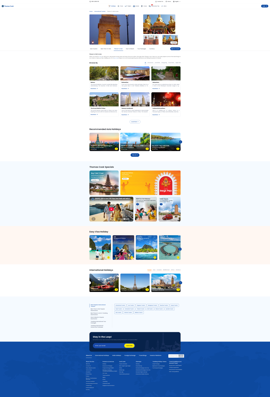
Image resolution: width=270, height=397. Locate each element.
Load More (134, 122)
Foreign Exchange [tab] (129, 355)
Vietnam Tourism (128, 312)
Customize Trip (155, 6)
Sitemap (138, 363)
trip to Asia (116, 58)
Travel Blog (105, 381)
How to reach (130, 49)
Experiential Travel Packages (159, 365)
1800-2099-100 (95, 1)
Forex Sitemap (139, 365)
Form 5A (87, 389)
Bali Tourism (150, 308)
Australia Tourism (169, 308)
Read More (93, 88)
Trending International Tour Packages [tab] (98, 322)
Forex (121, 6)
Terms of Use (89, 370)
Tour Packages (141, 49)
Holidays (104, 363)
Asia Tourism (93, 49)
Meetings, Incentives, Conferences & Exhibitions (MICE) (110, 370)
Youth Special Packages (158, 368)
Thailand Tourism (140, 308)
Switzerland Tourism (129, 308)
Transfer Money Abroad (124, 374)
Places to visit (118, 49)
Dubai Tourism (119, 308)
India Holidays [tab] (116, 355)
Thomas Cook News (90, 381)
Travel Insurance (106, 375)
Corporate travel (106, 383)
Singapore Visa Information (108, 385)
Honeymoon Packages (107, 365)
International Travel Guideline (175, 369)
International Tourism (120, 305)
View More (94, 180)
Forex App (121, 372)
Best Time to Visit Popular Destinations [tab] (98, 309)
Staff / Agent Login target (124, 365)
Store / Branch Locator (91, 368)
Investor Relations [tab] (155, 355)
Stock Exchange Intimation (92, 383)
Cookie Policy (89, 385)
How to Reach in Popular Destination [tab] (97, 318)
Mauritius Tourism (164, 305)
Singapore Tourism (141, 305)
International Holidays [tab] (102, 355)
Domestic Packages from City (142, 368)
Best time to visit (106, 49)
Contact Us (160, 1)
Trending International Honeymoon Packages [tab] (97, 326)
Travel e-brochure (123, 363)
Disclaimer (88, 372)
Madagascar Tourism (152, 305)
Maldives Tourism (139, 312)
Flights (129, 6)
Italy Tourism (118, 312)
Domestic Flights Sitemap (141, 372)
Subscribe (129, 345)
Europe (149, 270)
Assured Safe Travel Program (175, 365)
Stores (169, 1)
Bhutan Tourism (159, 308)
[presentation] (89, 141)
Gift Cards (105, 373)
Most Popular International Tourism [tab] (98, 305)
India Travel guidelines (174, 371)
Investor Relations (90, 387)
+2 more (173, 42)
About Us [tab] (89, 355)
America (178, 270)
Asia (100, 56)
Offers (120, 368)
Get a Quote (176, 48)
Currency (152, 49)
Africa (172, 270)
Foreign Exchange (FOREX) (108, 368)
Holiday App (121, 370)
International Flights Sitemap (142, 374)
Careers (87, 376)
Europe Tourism (174, 305)
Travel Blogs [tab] (143, 355)
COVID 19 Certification (174, 367)
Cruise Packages (156, 363)
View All (134, 155)
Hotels (137, 6)
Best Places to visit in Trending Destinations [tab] (99, 313)
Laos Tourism (131, 305)
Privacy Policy (89, 374)
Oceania (159, 270)
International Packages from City (143, 370)
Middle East (166, 270)
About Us (88, 363)
